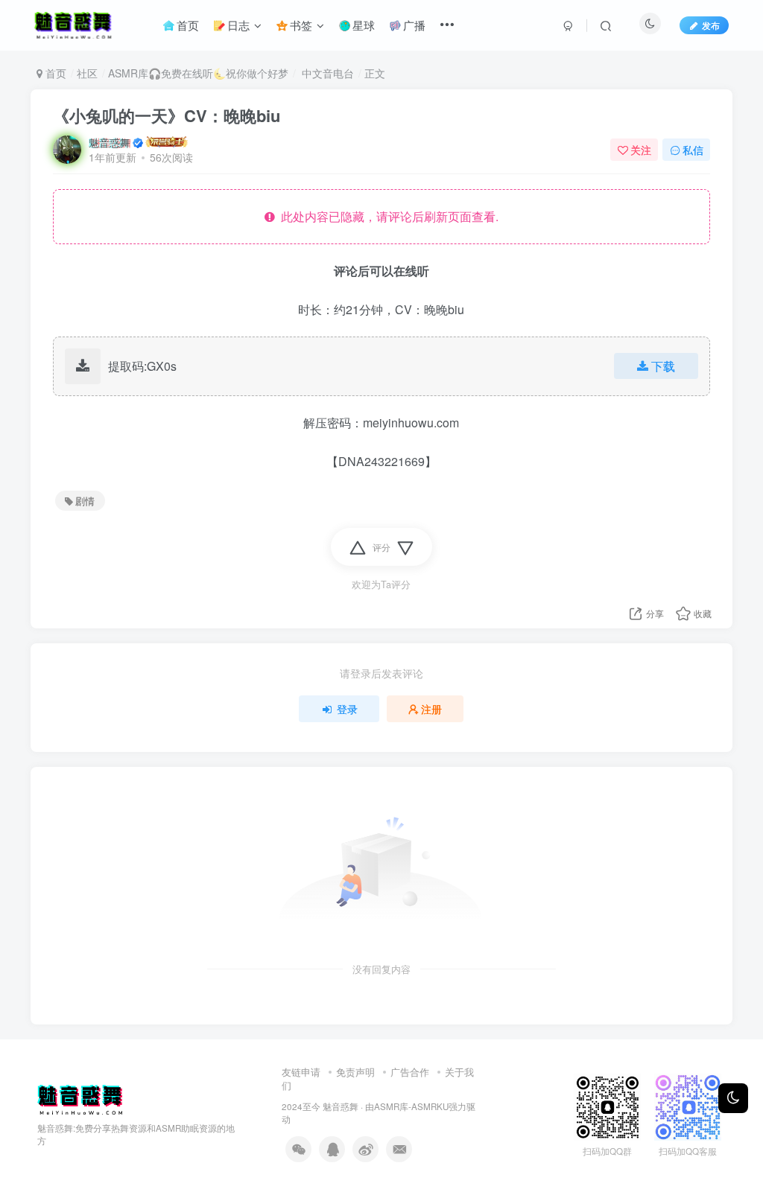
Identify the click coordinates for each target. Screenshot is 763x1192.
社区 (87, 73)
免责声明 (355, 1072)
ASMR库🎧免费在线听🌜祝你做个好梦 (198, 73)
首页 (54, 73)
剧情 (85, 501)
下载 (663, 366)
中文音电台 (326, 73)
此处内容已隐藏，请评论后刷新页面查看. (386, 216)
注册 (431, 708)
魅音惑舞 (109, 142)
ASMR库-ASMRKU (411, 1106)
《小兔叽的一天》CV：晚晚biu (166, 115)
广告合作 (409, 1072)
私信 (693, 149)
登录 (347, 708)
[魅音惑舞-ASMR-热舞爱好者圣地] (79, 1098)
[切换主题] (733, 1098)
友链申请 (301, 1072)
